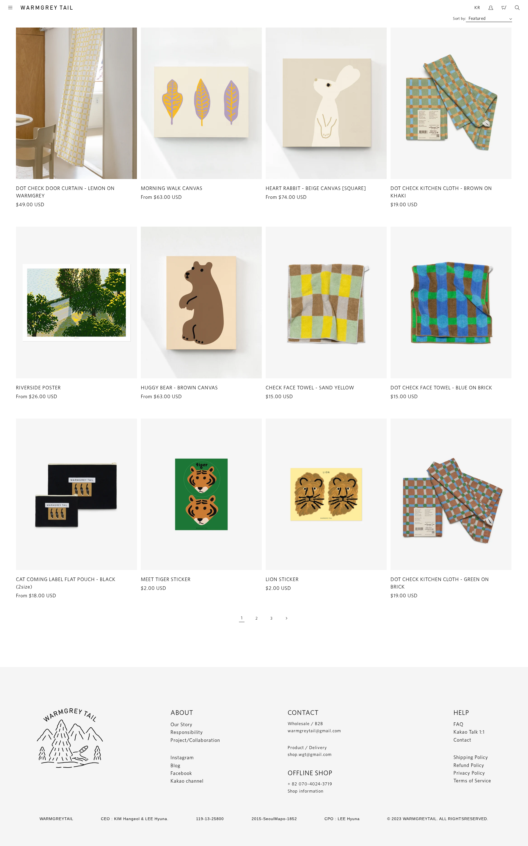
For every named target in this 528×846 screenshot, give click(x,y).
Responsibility (186, 732)
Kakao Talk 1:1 (469, 732)
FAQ (458, 724)
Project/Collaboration (195, 740)
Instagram (182, 757)
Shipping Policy (470, 757)
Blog (175, 765)
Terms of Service (472, 780)
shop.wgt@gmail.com (310, 754)
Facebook (181, 773)
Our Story (181, 724)
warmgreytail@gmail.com (314, 730)
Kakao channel (187, 781)
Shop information (305, 791)
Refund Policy (468, 765)
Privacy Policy (469, 773)
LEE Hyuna (349, 819)
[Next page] (286, 618)
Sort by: (459, 18)
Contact (462, 740)
